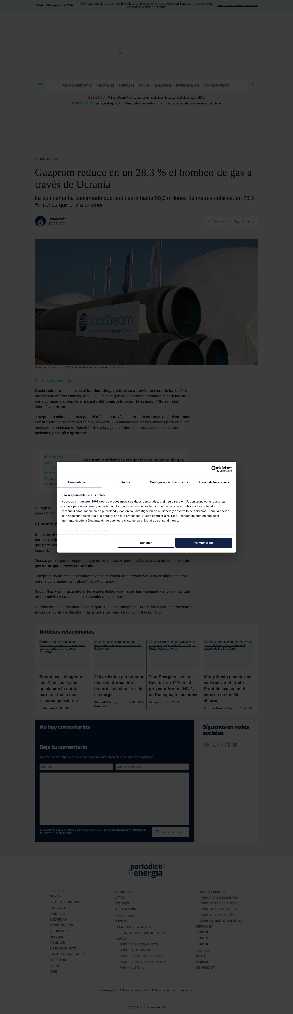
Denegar (146, 542)
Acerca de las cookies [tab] (213, 482)
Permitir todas (203, 542)
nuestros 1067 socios (93, 501)
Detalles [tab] (124, 482)
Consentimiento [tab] (79, 482)
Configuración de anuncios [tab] (169, 482)
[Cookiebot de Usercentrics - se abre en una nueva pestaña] (214, 469)
